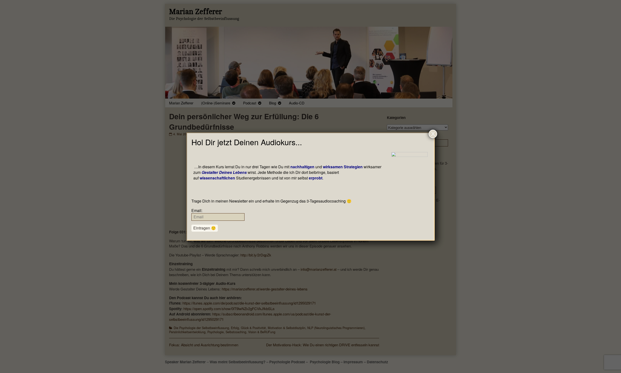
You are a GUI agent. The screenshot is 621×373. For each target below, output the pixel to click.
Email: (196, 210)
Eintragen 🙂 (204, 228)
